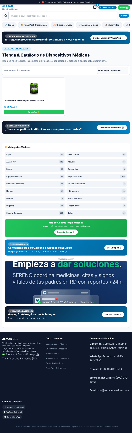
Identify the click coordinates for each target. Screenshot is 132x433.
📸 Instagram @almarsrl (14, 407)
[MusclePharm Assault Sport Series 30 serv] (33, 88)
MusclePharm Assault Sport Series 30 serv (24, 100)
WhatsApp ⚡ (33, 112)
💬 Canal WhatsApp (12, 417)
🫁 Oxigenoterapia (62, 25)
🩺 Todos (9, 25)
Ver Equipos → (114, 247)
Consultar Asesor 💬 (66, 232)
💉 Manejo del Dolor (88, 25)
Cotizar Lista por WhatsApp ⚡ (108, 38)
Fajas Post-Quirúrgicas (56, 368)
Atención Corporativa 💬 (112, 127)
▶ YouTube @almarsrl (13, 412)
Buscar (124, 15)
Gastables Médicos (54, 363)
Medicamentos (52, 353)
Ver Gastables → (113, 314)
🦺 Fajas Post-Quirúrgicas (33, 25)
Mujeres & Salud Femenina (57, 358)
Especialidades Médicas (57, 344)
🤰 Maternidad (112, 25)
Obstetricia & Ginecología (57, 349)
